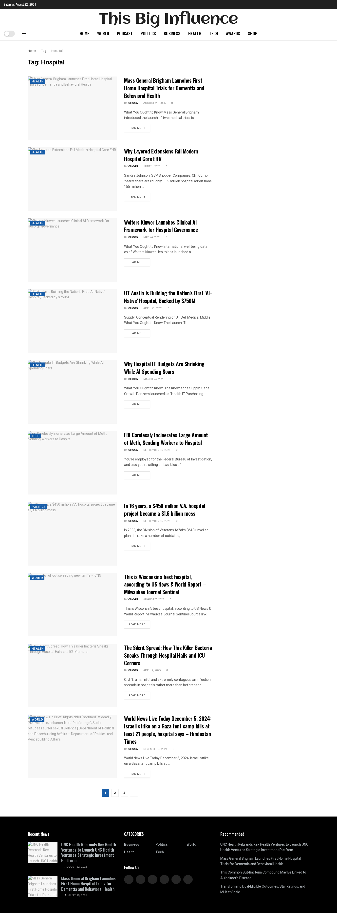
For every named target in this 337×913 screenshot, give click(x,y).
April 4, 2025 (152, 670)
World (103, 33)
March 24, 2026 (153, 379)
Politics (148, 33)
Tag (43, 51)
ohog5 (133, 103)
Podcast (125, 33)
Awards (233, 33)
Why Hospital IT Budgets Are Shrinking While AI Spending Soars (164, 367)
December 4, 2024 (155, 749)
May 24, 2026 (151, 237)
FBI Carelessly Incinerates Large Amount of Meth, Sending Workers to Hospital (166, 438)
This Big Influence (168, 19)
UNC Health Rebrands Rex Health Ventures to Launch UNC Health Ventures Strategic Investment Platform (88, 852)
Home (84, 33)
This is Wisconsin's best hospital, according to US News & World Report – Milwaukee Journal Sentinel (165, 584)
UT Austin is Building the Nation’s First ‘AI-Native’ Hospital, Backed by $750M (168, 296)
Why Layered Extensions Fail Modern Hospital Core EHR (161, 155)
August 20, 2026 (154, 103)
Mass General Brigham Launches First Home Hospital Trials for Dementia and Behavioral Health (164, 87)
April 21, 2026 (152, 308)
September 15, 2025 (156, 450)
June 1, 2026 (151, 166)
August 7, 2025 (153, 599)
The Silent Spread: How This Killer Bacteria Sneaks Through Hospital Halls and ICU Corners (168, 655)
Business (172, 33)
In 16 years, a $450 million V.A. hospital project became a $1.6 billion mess (164, 509)
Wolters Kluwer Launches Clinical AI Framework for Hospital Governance (161, 226)
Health (194, 33)
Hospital (57, 51)
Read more (137, 128)
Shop (252, 33)
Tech (213, 33)
